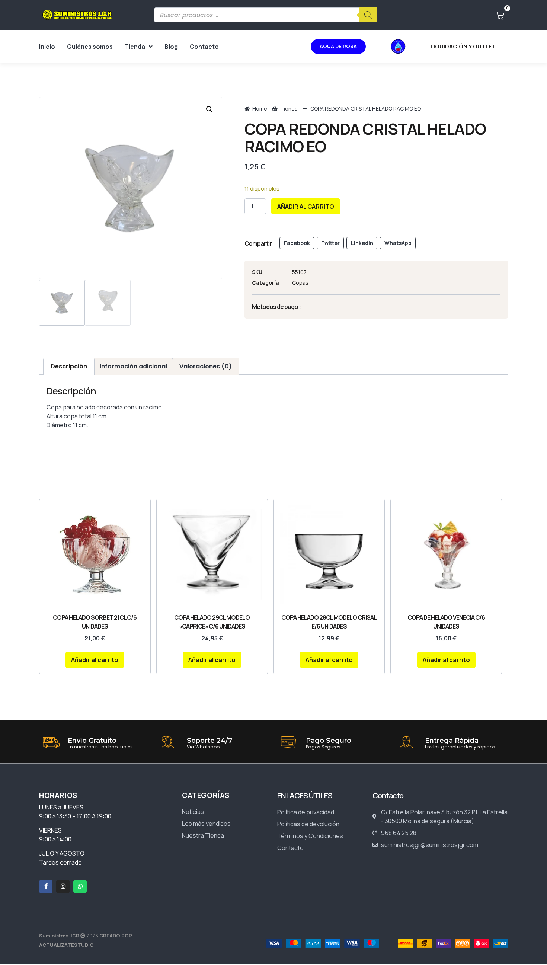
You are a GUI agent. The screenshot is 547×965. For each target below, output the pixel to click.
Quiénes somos (90, 46)
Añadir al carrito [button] (94, 660)
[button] (209, 109)
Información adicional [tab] (133, 366)
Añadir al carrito (305, 206)
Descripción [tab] (69, 366)
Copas (300, 282)
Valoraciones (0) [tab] (205, 366)
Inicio (47, 46)
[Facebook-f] (45, 886)
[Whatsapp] (80, 886)
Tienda (135, 46)
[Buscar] (368, 14)
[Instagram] (63, 886)
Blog (171, 46)
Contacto (204, 46)
